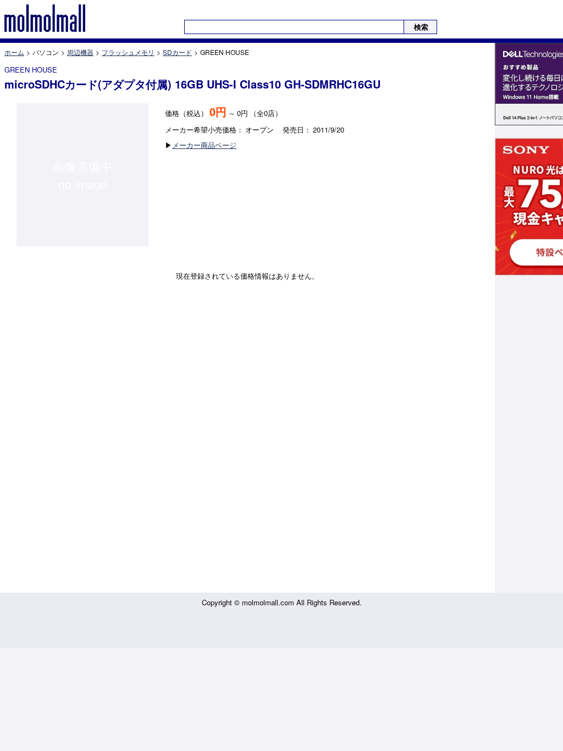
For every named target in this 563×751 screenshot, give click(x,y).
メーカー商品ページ (204, 145)
